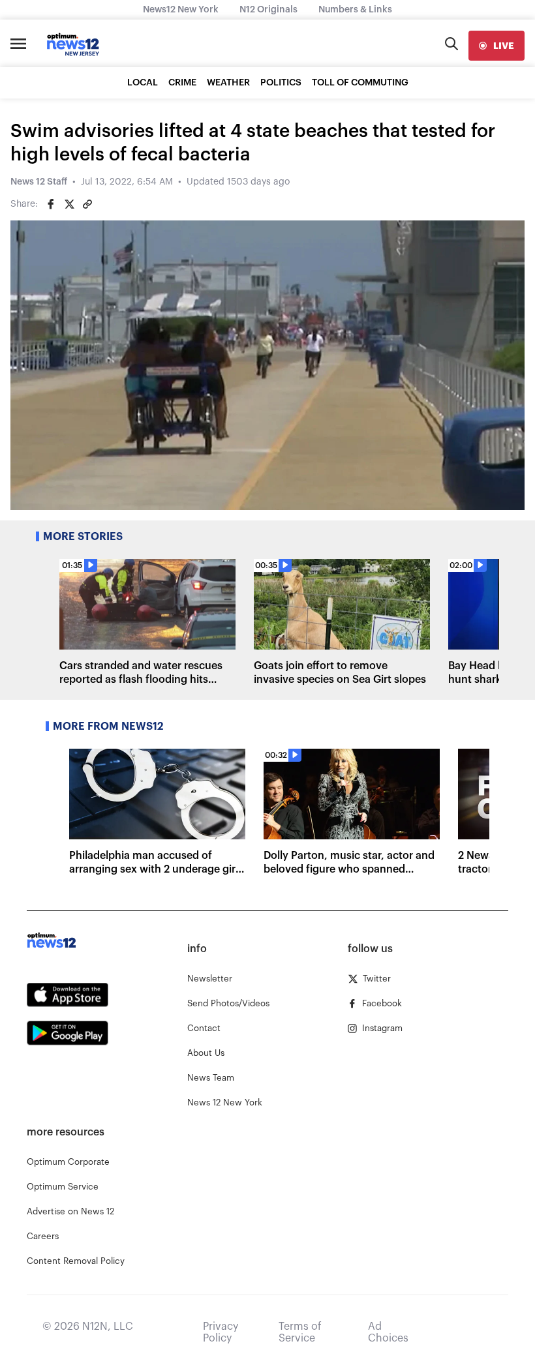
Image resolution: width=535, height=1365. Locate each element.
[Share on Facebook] (51, 204)
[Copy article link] (87, 204)
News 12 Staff (38, 182)
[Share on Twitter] (69, 204)
